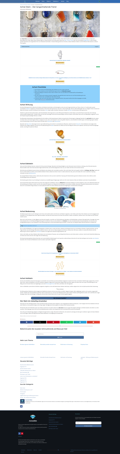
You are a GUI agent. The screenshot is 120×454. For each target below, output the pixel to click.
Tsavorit (68, 40)
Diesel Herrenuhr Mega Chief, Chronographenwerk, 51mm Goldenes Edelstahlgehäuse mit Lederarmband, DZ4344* (60, 253)
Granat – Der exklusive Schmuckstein (28, 397)
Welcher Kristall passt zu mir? (26, 389)
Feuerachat (49, 121)
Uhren (43, 1)
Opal (65, 40)
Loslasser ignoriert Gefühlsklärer (27, 357)
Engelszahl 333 (23, 380)
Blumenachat (57, 121)
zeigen (96, 46)
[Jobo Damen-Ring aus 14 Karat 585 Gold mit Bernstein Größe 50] (60, 134)
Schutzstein (38, 231)
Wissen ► (49, 1)
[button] (26, 322)
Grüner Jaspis (23, 391)
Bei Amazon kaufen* (60, 62)
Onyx (72, 40)
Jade (52, 125)
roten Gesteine (95, 238)
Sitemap (22, 452)
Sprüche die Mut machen (25, 368)
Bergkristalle (86, 40)
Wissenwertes (25, 4)
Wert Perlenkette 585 (24, 372)
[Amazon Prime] (60, 79)
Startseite (21, 4)
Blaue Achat (29, 124)
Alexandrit (78, 124)
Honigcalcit (22, 393)
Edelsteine (29, 4)
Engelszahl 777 (23, 366)
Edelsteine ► (56, 1)
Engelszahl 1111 (23, 382)
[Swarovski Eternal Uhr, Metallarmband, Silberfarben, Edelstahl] (60, 55)
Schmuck (38, 1)
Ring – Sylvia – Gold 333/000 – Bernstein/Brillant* (60, 156)
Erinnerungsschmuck (50, 283)
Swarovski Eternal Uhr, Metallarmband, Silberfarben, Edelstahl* (60, 60)
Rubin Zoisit (22, 388)
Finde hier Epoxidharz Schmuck (30, 225)
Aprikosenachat (32, 173)
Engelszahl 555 (23, 378)
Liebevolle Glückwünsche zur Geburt (28, 370)
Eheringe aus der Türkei (25, 374)
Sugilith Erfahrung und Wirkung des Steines (29, 395)
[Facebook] (21, 406)
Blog (68, 1)
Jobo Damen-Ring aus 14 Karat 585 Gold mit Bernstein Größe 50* (60, 139)
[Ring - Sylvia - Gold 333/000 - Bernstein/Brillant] (60, 151)
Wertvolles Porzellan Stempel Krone (47, 357)
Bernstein (70, 110)
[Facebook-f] (19, 433)
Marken (62, 1)
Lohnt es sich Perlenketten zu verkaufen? (28, 376)
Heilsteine (28, 108)
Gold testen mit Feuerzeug (66, 357)
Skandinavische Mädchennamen (27, 364)
